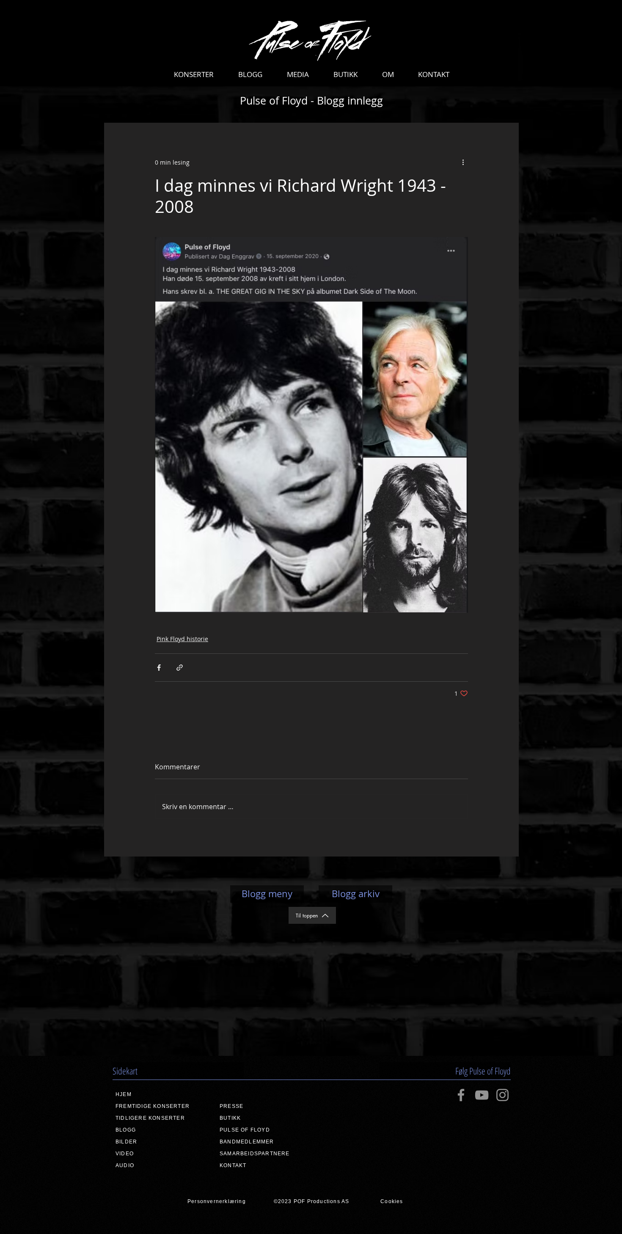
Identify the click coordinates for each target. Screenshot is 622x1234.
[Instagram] (502, 1095)
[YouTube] (481, 1095)
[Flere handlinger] (463, 162)
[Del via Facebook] (159, 668)
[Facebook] (461, 1095)
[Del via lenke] (180, 668)
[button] (194, 74)
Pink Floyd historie (182, 639)
